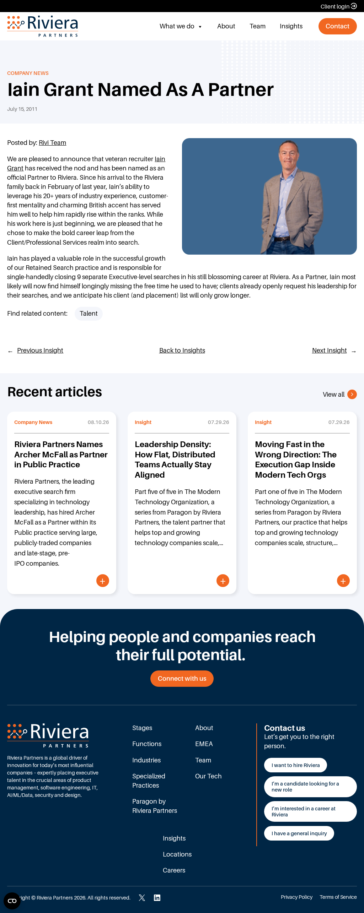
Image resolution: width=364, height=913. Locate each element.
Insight (143, 422)
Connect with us (182, 678)
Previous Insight (40, 350)
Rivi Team (52, 142)
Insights (291, 26)
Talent (89, 313)
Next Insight (329, 350)
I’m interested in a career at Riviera (304, 811)
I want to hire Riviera (296, 765)
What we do (177, 26)
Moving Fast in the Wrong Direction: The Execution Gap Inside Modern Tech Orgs (296, 459)
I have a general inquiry (299, 833)
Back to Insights (182, 350)
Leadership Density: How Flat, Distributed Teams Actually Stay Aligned (175, 459)
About (226, 26)
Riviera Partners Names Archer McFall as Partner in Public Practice (61, 454)
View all (333, 394)
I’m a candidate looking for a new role (305, 787)
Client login (335, 6)
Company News (28, 73)
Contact (337, 26)
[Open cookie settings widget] (12, 900)
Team (258, 26)
